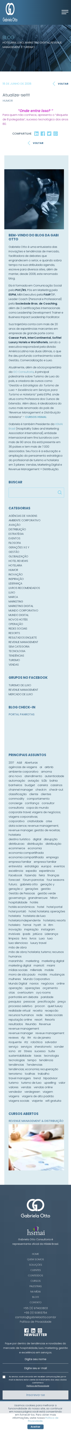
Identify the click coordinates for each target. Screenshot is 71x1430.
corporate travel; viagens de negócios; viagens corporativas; (35, 814)
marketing (32, 961)
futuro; (13, 884)
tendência (46, 1060)
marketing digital (53, 961)
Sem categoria (19, 647)
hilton (54, 898)
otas (12, 993)
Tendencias (34, 1065)
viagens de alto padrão (38, 1096)
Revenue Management (23, 642)
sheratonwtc (43, 1047)
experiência (47, 871)
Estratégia (16, 534)
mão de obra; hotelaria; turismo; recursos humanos (36, 954)
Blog (35, 1297)
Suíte (51, 1051)
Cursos (36, 1281)
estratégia (32, 866)
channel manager (21, 790)
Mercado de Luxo (21, 694)
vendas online (43, 1087)
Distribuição (17, 529)
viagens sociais (19, 1101)
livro (24, 938)
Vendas (14, 665)
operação (15, 988)
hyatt (37, 925)
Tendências (16, 656)
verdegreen (32, 1092)
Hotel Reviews (18, 561)
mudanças (57, 975)
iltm (50, 925)
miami (51, 965)
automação (17, 781)
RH (29, 1038)
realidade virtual (19, 1011)
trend (37, 1078)
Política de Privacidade (35, 1321)
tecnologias (17, 1060)
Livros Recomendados (24, 588)
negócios (47, 984)
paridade (47, 997)
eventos (59, 866)
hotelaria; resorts (54, 920)
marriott (39, 965)
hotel (40, 907)
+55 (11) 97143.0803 (35, 1308)
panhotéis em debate (23, 997)
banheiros (15, 785)
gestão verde (47, 893)
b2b (44, 781)
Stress (28, 1051)
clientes (46, 794)
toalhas (30, 1074)
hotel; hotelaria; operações (47, 911)
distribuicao (16, 844)
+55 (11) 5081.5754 (35, 1312)
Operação (16, 624)
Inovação (16, 574)
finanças (53, 875)
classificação (18, 794)
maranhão (16, 961)
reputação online (20, 1020)
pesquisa (15, 1002)
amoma (46, 772)
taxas (37, 1056)
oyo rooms (43, 993)
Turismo (14, 660)
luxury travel (38, 943)
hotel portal (54, 907)
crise (49, 821)
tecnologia (51, 1056)
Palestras (35, 1286)
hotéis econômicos (22, 907)
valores (13, 1087)
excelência (16, 871)
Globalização (18, 556)
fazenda (30, 875)
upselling (50, 1083)
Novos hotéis (18, 620)
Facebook (15, 875)
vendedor (15, 1092)
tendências (16, 1065)
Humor (8, 101)
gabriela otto (29, 884)
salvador (51, 1042)
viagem (48, 1092)
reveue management (50, 1033)
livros (33, 938)
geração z (16, 889)
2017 (11, 763)
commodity (16, 799)
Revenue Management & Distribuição (36, 1121)
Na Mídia (35, 1291)
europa (46, 866)
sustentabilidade (20, 1056)
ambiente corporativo (23, 772)
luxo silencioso (18, 943)
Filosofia (15, 543)
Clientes (35, 1270)
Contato (36, 1302)
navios (34, 984)
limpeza (14, 938)
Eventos (14, 538)
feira (42, 875)
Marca (13, 597)
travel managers (20, 1078)
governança (17, 898)
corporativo (17, 821)
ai (41, 767)
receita (37, 1011)
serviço (13, 1047)
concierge (15, 803)
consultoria (16, 808)
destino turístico (19, 839)
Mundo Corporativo (23, 611)
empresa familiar (20, 862)
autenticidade (54, 776)
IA (45, 925)
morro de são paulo (22, 975)
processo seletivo (20, 1006)
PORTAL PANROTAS (21, 714)
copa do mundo (37, 808)
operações (32, 988)
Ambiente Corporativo (24, 520)
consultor (48, 803)
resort (38, 1020)
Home (35, 1254)
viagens (14, 1096)
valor (62, 1083)
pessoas (29, 1002)
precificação (46, 1002)
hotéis (34, 902)
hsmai (27, 925)
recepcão (51, 1011)
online (61, 984)
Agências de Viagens (23, 516)
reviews (14, 1038)
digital (37, 839)
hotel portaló (17, 911)
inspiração (31, 929)
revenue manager (21, 1033)
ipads (26, 934)
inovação (15, 929)
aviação (33, 781)
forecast (14, 880)
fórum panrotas (33, 880)
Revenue (45, 1024)
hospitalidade (18, 902)
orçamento (50, 988)
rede (39, 1015)
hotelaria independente (25, 920)
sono (12, 1051)
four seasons (55, 880)
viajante (37, 1101)
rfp (23, 1038)
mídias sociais (18, 970)
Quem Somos (35, 1259)
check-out (56, 790)
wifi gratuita (53, 1101)
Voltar (63, 83)
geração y (47, 884)
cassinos (56, 785)
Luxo (12, 592)
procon (40, 1006)
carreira (43, 785)
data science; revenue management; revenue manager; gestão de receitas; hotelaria (34, 830)
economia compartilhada (26, 853)
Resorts (14, 633)
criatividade (35, 821)
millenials (36, 970)
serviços (26, 1047)
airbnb (49, 767)
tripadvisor (50, 1078)
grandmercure (38, 898)
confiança (32, 803)
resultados (16, 1024)
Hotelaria (15, 565)
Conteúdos (35, 1275)
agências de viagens (23, 767)
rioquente (15, 1042)
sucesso (40, 1051)
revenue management (24, 1029)
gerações (31, 889)
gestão (46, 889)
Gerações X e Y (19, 547)
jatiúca (37, 934)
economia (35, 848)
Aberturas (31, 763)
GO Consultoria (23, 372)
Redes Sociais (18, 629)
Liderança (15, 583)
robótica (36, 1042)
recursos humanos (21, 1015)
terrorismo (15, 1074)
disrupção (51, 839)
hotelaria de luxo (34, 916)
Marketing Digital (21, 606)
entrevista (15, 866)
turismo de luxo (31, 1083)
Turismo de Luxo (20, 685)
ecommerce (17, 848)
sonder (59, 1047)
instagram (48, 929)
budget (30, 785)
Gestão (14, 552)
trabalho (43, 1074)
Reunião (31, 1024)
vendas (26, 1087)
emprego (52, 857)
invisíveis (14, 934)
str (19, 1051)
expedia (31, 871)
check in (41, 790)
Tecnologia (17, 651)
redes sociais (54, 1015)
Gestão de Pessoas (22, 893)
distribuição (35, 844)
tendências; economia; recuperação (33, 1069)
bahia (54, 781)
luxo (50, 938)
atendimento (33, 776)
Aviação (15, 525)
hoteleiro (15, 925)
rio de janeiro (42, 1038)
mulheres (15, 979)
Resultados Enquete (23, 638)
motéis (42, 975)
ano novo (15, 776)
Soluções (35, 1264)
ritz (26, 1042)
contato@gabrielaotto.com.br (35, 1317)
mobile (49, 970)
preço (62, 1002)
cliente (33, 794)
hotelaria (15, 916)
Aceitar (35, 1426)
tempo (32, 1060)
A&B (19, 763)
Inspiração (16, 579)
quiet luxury (55, 1006)
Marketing (16, 601)
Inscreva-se (35, 1395)
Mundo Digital (19, 615)
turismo (14, 1083)
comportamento (38, 799)
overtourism (25, 993)
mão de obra (18, 947)
